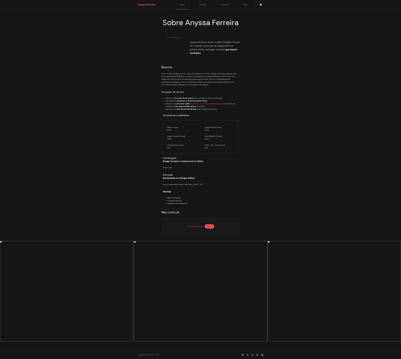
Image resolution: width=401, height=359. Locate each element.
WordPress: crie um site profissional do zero (207, 104)
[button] (261, 5)
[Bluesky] (257, 355)
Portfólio (203, 5)
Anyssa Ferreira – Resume (195, 226)
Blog (245, 5)
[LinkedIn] (243, 355)
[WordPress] (247, 355)
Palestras (225, 5)
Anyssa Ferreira (147, 5)
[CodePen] (252, 355)
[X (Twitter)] (262, 355)
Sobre (182, 5)
